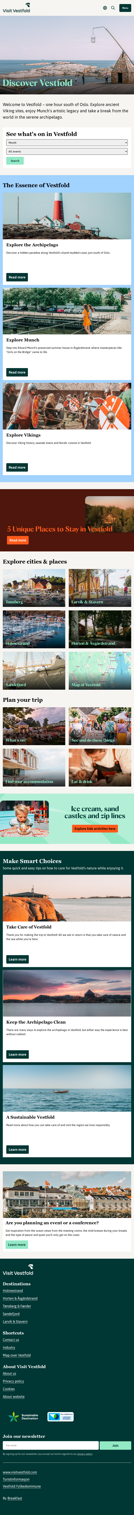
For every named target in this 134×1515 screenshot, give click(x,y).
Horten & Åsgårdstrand (20, 1298)
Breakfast (15, 1498)
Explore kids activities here (95, 829)
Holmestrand (13, 1290)
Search (15, 160)
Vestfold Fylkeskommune (22, 1486)
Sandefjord (11, 1314)
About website (14, 1396)
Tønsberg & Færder (17, 1306)
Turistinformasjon (16, 1479)
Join (115, 1445)
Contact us (11, 1340)
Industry (9, 1347)
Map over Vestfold (17, 1355)
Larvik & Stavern (15, 1321)
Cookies (9, 1389)
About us (9, 1373)
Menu (125, 8)
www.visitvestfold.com (20, 1472)
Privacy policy (13, 1381)
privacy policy (84, 1454)
